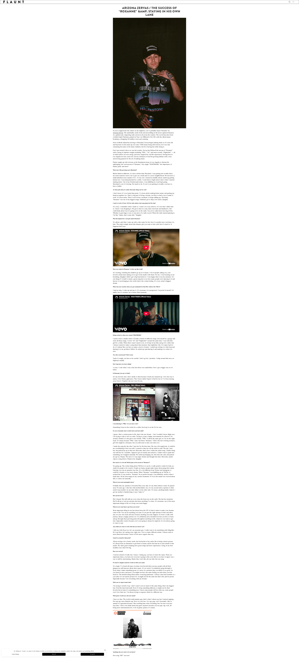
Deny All (54, 654)
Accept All (92, 654)
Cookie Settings (15, 654)
